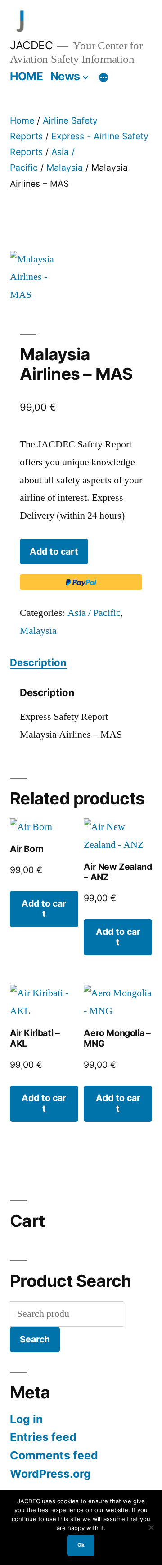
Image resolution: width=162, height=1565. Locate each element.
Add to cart (54, 551)
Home (22, 120)
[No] (150, 1527)
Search (35, 1339)
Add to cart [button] (44, 908)
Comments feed (54, 1455)
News (65, 76)
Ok (81, 1545)
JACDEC (31, 45)
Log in (26, 1419)
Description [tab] (38, 662)
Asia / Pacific (94, 612)
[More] (103, 78)
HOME (26, 76)
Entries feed (43, 1437)
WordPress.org (50, 1473)
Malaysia (64, 167)
